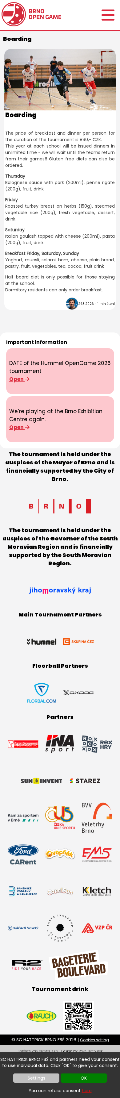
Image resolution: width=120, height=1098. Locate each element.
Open (17, 379)
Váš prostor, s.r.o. (45, 1051)
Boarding (20, 115)
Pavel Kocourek (90, 1051)
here (87, 1091)
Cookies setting (94, 1039)
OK (84, 1078)
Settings (36, 1078)
